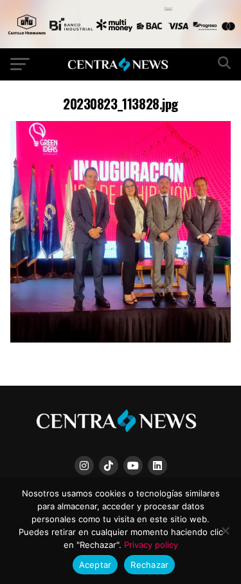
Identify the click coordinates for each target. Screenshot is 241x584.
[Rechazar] (225, 530)
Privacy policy (151, 545)
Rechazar (149, 565)
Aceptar (95, 565)
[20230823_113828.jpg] (120, 339)
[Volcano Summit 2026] (120, 45)
